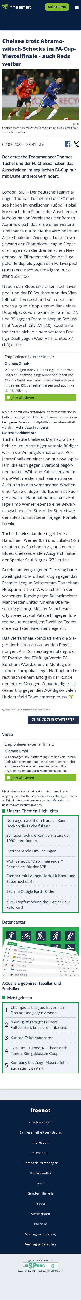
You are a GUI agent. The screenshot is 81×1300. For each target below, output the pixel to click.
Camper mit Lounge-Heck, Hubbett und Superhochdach (40, 878)
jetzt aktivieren (23, 398)
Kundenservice (41, 1122)
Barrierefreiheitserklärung (40, 1132)
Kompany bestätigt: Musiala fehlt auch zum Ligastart (39, 1065)
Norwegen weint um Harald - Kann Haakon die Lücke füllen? (36, 823)
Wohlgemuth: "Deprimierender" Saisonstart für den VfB (34, 863)
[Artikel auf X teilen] (76, 144)
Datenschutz (40, 1152)
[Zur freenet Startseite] (16, 5)
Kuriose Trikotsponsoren (32, 1037)
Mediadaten (40, 1213)
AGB (40, 1183)
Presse (40, 1203)
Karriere (40, 1224)
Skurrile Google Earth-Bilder (30, 891)
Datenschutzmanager (40, 1163)
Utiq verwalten (40, 1173)
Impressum (41, 1142)
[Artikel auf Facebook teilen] (68, 144)
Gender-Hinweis (41, 1193)
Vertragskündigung (40, 1234)
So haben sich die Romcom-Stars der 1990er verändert (38, 838)
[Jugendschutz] (40, 1266)
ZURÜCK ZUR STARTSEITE (53, 719)
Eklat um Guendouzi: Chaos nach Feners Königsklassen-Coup (39, 1050)
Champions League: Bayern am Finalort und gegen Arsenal (38, 1010)
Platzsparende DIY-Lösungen (31, 851)
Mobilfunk (57, 7)
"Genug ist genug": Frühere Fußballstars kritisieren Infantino (39, 1024)
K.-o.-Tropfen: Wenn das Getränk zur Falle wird (38, 904)
